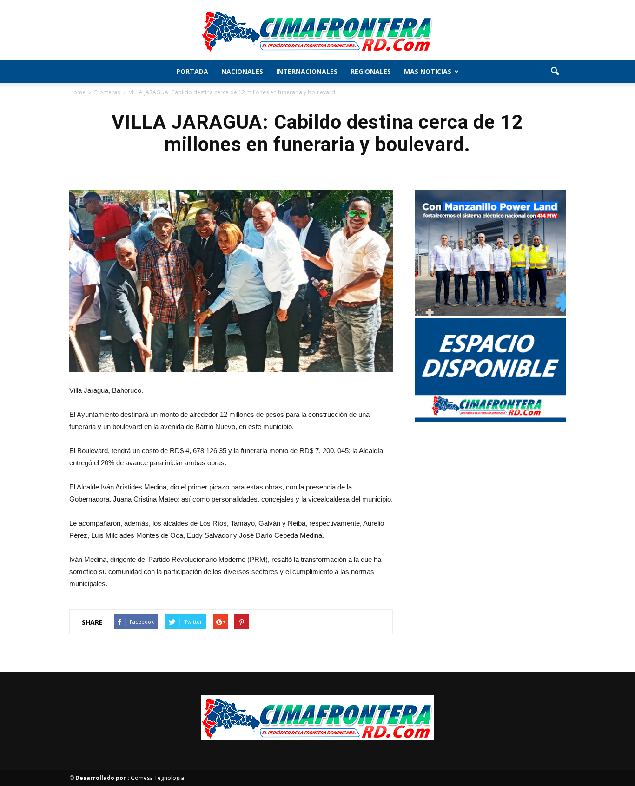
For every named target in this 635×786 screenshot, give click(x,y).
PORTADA (192, 71)
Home (77, 92)
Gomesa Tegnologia (129, 778)
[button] (554, 71)
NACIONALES (242, 71)
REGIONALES (371, 71)
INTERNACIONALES (306, 71)
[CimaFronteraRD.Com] (317, 30)
